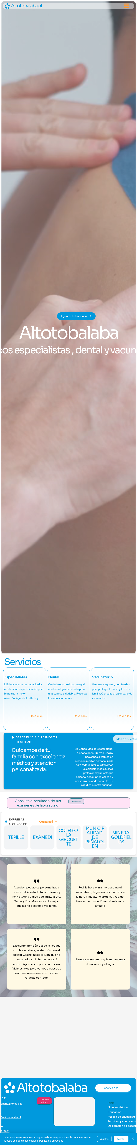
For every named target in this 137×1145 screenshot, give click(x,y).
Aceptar (121, 1139)
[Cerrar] (133, 1139)
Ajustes (104, 1139)
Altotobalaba (52, 1087)
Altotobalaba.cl (26, 6)
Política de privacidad (51, 1140)
